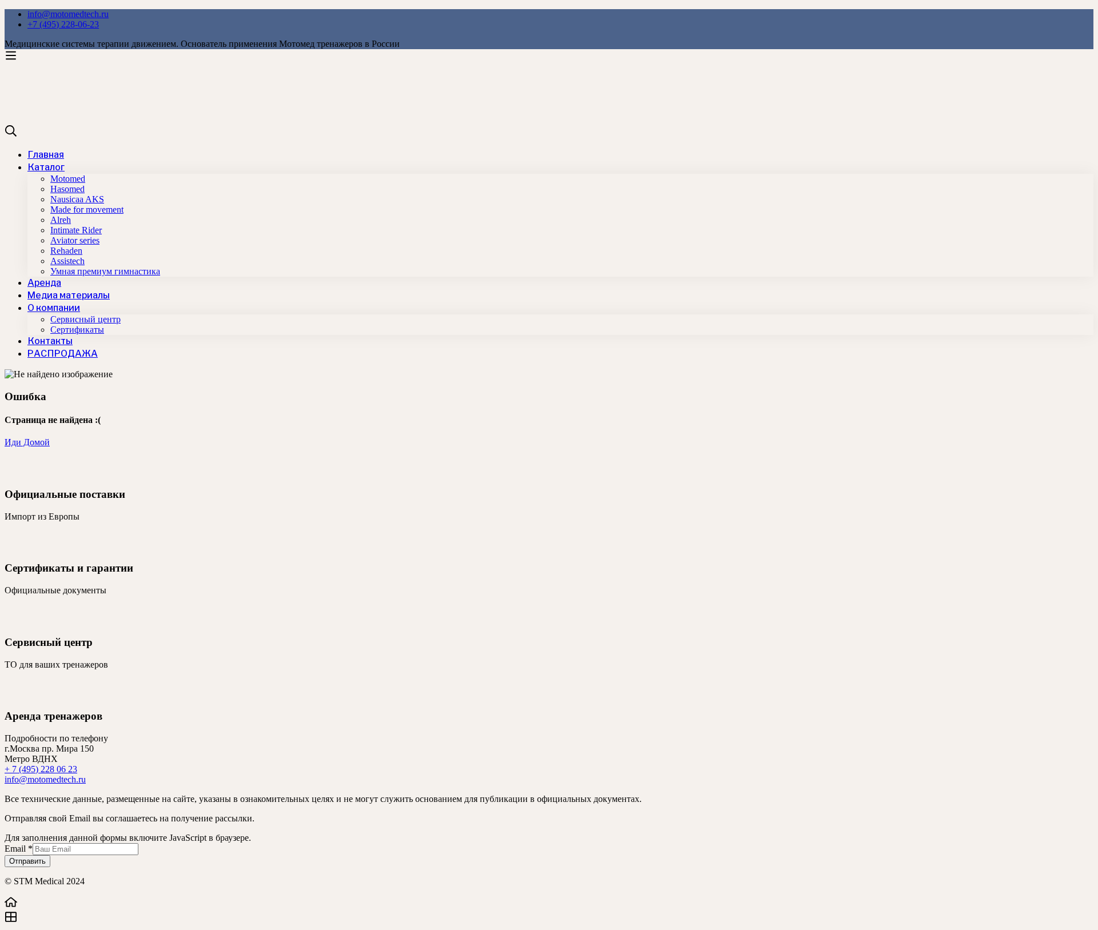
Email (19, 848)
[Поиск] (549, 132)
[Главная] (549, 903)
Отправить (27, 861)
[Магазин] (549, 918)
